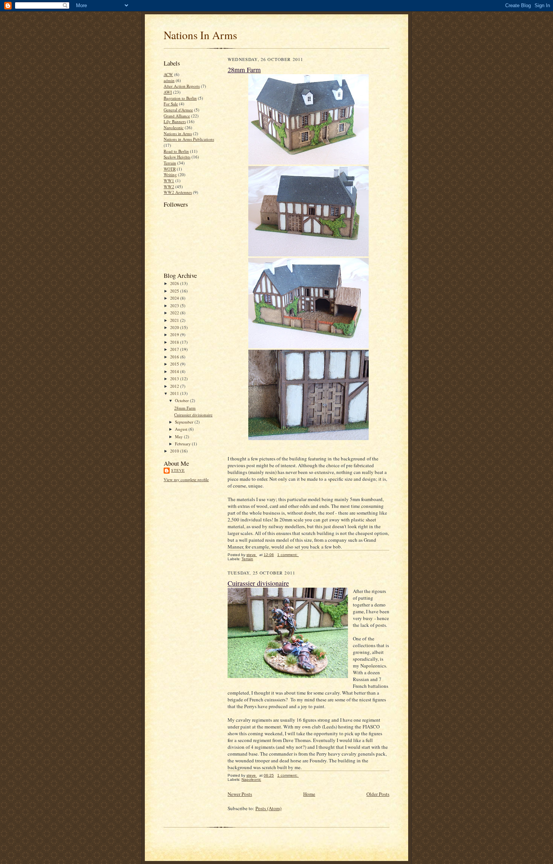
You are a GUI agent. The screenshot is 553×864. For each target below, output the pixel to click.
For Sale (171, 104)
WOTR (170, 169)
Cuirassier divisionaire (193, 415)
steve (178, 470)
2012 (175, 386)
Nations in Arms (178, 133)
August (181, 429)
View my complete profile (186, 479)
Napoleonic (174, 127)
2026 (175, 283)
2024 (175, 298)
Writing (170, 174)
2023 (175, 305)
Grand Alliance (177, 116)
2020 (175, 327)
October (182, 400)
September (184, 422)
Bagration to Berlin (180, 98)
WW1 (169, 180)
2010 (175, 451)
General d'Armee (178, 110)
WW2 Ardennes (178, 192)
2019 (175, 334)
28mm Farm (185, 408)
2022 (175, 312)
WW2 (169, 186)
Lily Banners (175, 121)
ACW (168, 74)
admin (169, 80)
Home (309, 794)
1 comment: (288, 555)
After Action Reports (182, 86)
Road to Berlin (176, 151)
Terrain (170, 163)
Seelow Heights (177, 157)
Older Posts (377, 794)
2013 (175, 378)
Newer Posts (240, 794)
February (183, 443)
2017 (175, 349)
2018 (175, 342)
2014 (175, 371)
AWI (168, 92)
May (179, 436)
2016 (175, 357)
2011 (175, 393)
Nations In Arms (200, 34)
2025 (175, 291)
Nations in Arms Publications (189, 139)
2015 (175, 364)
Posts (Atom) (268, 808)
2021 (175, 320)
